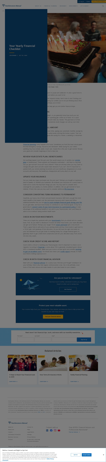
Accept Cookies (86, 454)
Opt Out (76, 454)
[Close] (103, 454)
